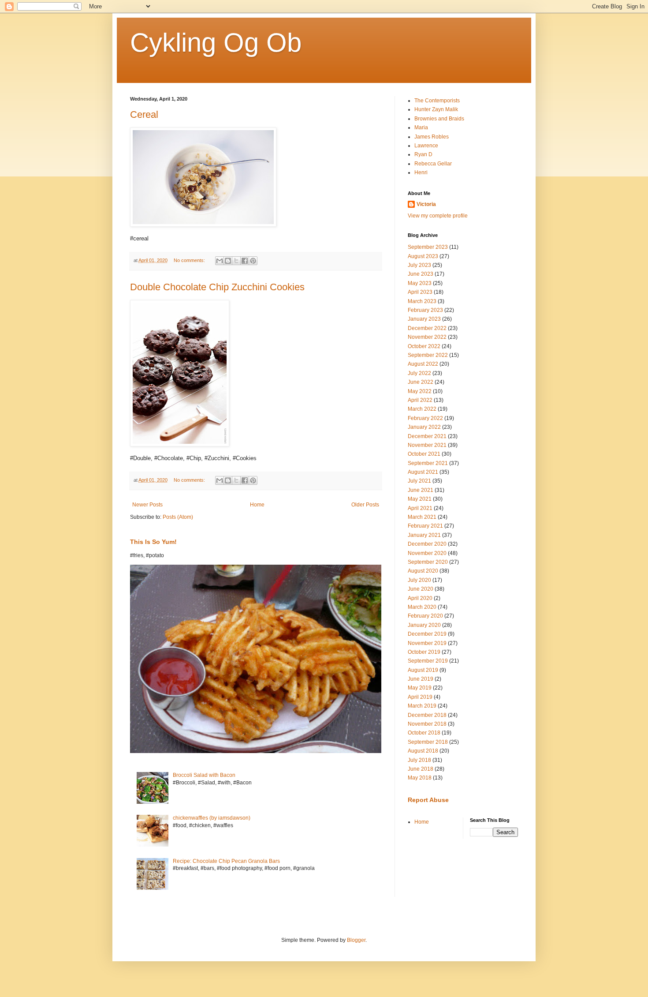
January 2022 (424, 427)
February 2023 (425, 310)
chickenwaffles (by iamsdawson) (211, 818)
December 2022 (427, 328)
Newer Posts (147, 505)
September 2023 (428, 247)
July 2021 (419, 481)
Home (257, 505)
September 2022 (428, 355)
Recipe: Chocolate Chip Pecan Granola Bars (226, 861)
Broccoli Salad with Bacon (204, 775)
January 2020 (424, 625)
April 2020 (420, 598)
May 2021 (420, 499)
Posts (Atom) (178, 517)
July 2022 (419, 373)
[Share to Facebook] (244, 260)
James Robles (431, 137)
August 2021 (423, 472)
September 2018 (428, 742)
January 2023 (424, 319)
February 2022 (425, 418)
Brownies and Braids (439, 119)
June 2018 (420, 769)
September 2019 (428, 661)
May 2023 (420, 283)
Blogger (356, 940)
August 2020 (423, 571)
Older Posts (365, 505)
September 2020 (428, 562)
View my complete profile (438, 216)
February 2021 (425, 526)
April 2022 (420, 400)
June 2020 (420, 589)
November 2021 (427, 445)
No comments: (190, 260)
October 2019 (424, 652)
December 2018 (427, 715)
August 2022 (423, 364)
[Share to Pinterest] (253, 260)
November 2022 (427, 337)
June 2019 (420, 679)
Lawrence (426, 145)
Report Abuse (428, 799)
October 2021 (424, 454)
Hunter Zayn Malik (436, 109)
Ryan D (423, 154)
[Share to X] (236, 260)
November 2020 (427, 553)
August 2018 (423, 751)
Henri (421, 172)
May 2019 (420, 688)
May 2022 (420, 391)
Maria (421, 127)
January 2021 (424, 535)
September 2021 (428, 463)
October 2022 (424, 346)
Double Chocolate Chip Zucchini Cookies (217, 286)
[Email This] (219, 260)
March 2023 (422, 301)
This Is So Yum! (153, 541)
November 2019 (427, 643)
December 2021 (427, 436)
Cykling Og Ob (216, 42)
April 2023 (420, 292)
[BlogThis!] (227, 260)
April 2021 (420, 508)
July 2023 (419, 265)
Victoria (426, 204)
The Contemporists (437, 100)
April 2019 (420, 697)
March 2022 (422, 409)
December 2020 (427, 544)
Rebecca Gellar (433, 164)
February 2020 (425, 616)
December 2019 (427, 634)
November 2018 (427, 724)
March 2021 (422, 517)
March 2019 (422, 706)
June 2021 (420, 490)
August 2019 (423, 670)
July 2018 (419, 760)
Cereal (144, 114)
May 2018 (420, 778)
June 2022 (420, 382)
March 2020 (422, 607)
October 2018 (424, 733)
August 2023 (423, 256)
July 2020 (419, 580)
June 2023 (420, 274)
